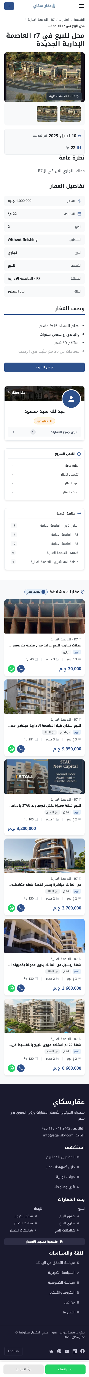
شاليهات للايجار (21, 1230)
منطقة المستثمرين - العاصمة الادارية (45, 562)
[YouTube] (67, 1351)
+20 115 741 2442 (56, 1128)
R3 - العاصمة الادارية (45, 544)
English (13, 1351)
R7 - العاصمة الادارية (41, 19)
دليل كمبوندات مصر (60, 1167)
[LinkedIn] (75, 1351)
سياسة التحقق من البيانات (55, 1262)
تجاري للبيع (67, 1223)
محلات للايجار (23, 1223)
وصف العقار (70, 492)
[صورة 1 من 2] (70, 114)
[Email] (51, 1351)
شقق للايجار (23, 1216)
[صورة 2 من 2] (47, 114)
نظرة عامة (71, 466)
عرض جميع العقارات (54, 432)
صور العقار (71, 483)
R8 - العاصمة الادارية (45, 535)
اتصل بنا (69, 1312)
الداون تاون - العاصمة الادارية (45, 526)
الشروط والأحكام (62, 1292)
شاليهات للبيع (64, 1230)
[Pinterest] (59, 1351)
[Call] (21, 669)
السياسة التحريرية (61, 1272)
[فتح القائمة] (81, 6)
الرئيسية (79, 19)
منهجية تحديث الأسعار (42, 1242)
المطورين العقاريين (60, 1157)
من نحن (69, 1302)
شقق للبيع (67, 1216)
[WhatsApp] (11, 669)
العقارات (64, 19)
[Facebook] (82, 1351)
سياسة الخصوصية (61, 1282)
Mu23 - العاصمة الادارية (45, 553)
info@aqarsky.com (58, 1135)
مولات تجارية (65, 1177)
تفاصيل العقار (69, 474)
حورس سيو (59, 1332)
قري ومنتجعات (64, 1186)
